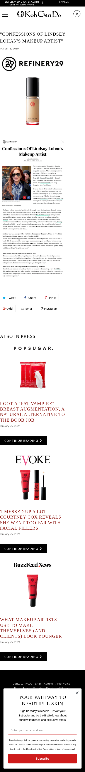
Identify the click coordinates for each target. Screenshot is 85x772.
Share (32, 298)
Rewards (63, 1)
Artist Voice (63, 683)
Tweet (11, 298)
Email (29, 308)
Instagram (51, 308)
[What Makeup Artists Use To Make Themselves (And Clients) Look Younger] (32, 587)
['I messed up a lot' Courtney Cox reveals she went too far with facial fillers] (32, 479)
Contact (18, 683)
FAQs (29, 683)
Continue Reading (21, 441)
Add (10, 308)
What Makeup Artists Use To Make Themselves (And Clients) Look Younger (31, 628)
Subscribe (42, 758)
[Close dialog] (77, 693)
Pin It (52, 298)
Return (48, 683)
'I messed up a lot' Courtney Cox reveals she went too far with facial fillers (30, 520)
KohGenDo (43, 14)
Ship (38, 683)
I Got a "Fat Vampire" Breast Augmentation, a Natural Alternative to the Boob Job (32, 412)
